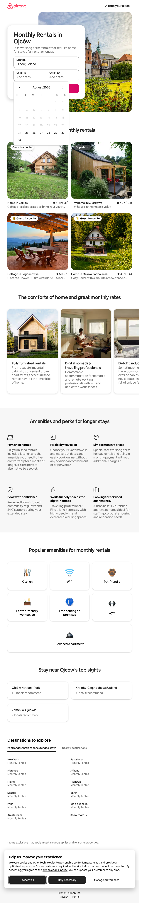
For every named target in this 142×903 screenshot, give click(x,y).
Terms (76, 896)
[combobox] (46, 64)
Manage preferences (106, 880)
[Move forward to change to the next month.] (62, 87)
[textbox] (29, 77)
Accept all (27, 880)
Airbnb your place (117, 6)
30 (63, 132)
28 (48, 132)
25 (26, 132)
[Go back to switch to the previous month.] (20, 87)
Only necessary (67, 880)
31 (19, 140)
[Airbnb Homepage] (16, 6)
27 (41, 132)
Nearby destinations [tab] (74, 748)
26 (34, 132)
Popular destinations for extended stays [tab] (31, 748)
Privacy (64, 896)
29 (55, 132)
